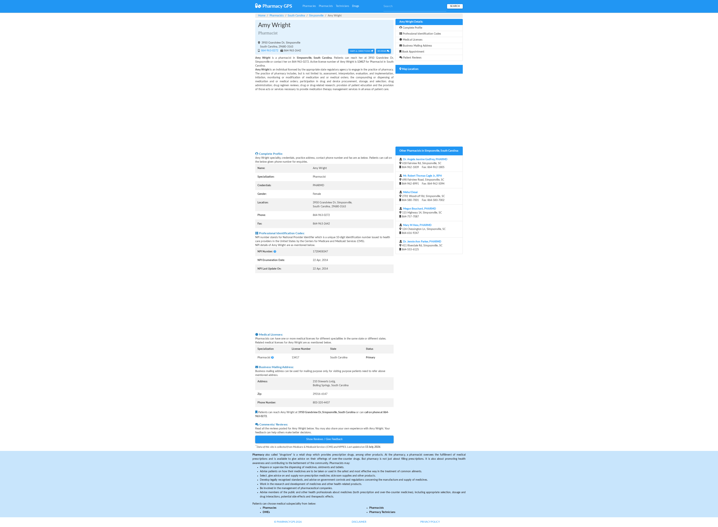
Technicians (342, 6)
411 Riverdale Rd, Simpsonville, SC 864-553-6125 (421, 245)
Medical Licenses (412, 40)
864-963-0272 (269, 50)
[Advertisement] (324, 121)
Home (261, 15)
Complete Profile (412, 28)
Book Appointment (412, 51)
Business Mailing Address (417, 45)
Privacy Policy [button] (430, 522)
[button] (275, 251)
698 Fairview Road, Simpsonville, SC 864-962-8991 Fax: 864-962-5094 (422, 180)
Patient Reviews (412, 57)
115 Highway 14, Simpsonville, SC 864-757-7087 (421, 213)
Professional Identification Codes (421, 34)
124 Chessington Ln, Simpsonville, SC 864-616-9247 (423, 229)
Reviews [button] (382, 51)
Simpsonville (316, 15)
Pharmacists (326, 6)
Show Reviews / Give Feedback (324, 439)
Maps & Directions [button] (360, 51)
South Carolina (296, 15)
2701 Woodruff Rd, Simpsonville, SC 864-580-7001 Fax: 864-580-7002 (423, 196)
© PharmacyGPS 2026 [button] (288, 522)
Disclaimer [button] (359, 522)
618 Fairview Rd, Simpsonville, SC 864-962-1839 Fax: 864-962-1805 (424, 163)
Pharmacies (309, 6)
